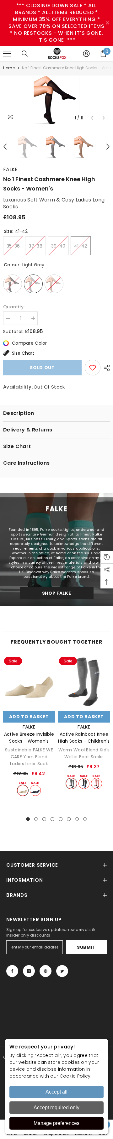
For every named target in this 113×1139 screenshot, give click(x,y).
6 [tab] (69, 819)
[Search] (25, 53)
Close (107, 23)
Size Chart (23, 353)
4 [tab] (52, 819)
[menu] (7, 53)
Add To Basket (29, 716)
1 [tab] (28, 819)
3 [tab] (44, 819)
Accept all (56, 1092)
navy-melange (35, 790)
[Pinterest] (45, 971)
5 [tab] (60, 819)
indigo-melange (83, 783)
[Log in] (86, 54)
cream (22, 790)
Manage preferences (56, 1123)
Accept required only (56, 1107)
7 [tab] (77, 819)
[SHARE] (105, 367)
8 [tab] (85, 819)
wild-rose (96, 783)
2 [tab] (36, 819)
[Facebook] (12, 971)
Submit (86, 947)
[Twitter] (62, 971)
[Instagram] (29, 971)
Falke (10, 169)
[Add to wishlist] (92, 367)
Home (9, 68)
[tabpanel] (29, 726)
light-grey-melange (71, 783)
